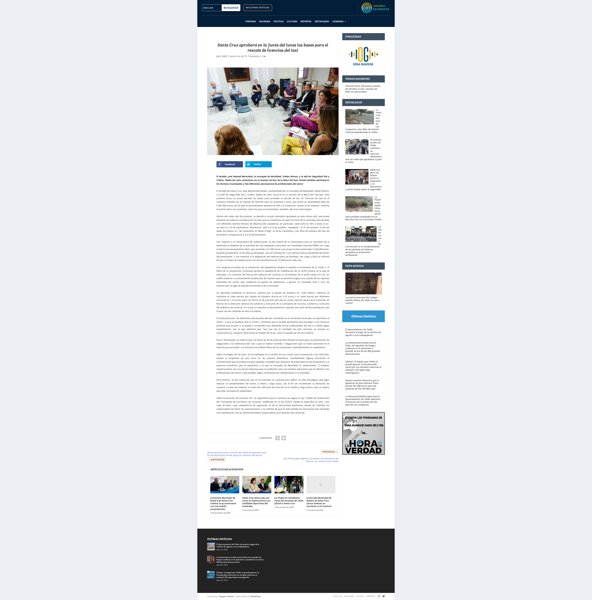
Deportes (305, 21)
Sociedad (264, 21)
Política (278, 21)
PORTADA (250, 21)
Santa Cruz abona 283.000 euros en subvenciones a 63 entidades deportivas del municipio (256, 502)
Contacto (360, 596)
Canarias (337, 21)
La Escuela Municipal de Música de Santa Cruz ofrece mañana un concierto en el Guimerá (319, 502)
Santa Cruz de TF (238, 56)
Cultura (292, 21)
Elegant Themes (226, 596)
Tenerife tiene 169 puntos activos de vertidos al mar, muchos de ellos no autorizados (362, 89)
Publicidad (370, 596)
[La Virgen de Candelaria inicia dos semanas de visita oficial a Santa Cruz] (288, 484)
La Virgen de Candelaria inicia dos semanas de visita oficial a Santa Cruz (288, 500)
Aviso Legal (349, 596)
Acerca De (337, 596)
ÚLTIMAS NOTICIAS (259, 7)
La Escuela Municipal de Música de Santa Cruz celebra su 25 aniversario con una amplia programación (223, 503)
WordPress (256, 596)
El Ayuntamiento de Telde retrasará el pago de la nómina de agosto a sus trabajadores (363, 332)
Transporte (254, 56)
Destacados (322, 21)
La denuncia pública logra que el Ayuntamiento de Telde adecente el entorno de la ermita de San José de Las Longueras (362, 400)
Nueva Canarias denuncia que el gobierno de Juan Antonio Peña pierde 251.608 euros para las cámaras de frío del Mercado (362, 384)
